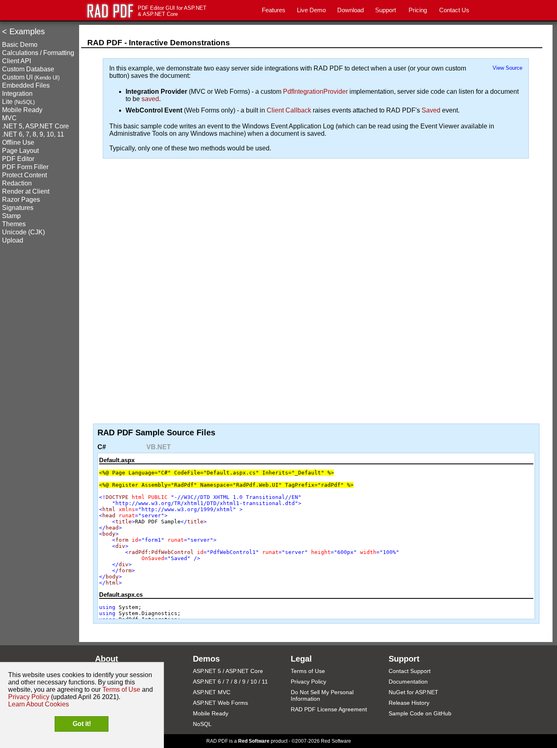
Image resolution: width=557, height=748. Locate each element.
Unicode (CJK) (23, 232)
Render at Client (25, 191)
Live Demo (311, 10)
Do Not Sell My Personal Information (322, 695)
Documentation (408, 681)
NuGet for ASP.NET (413, 692)
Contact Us (454, 10)
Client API (16, 60)
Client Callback (289, 110)
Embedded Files (26, 85)
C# (101, 447)
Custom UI (31, 77)
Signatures (17, 207)
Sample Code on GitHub (420, 713)
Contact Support (410, 671)
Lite (18, 101)
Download (350, 10)
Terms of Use (308, 671)
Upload (12, 240)
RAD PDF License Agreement (329, 709)
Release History (409, 702)
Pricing (418, 10)
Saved (431, 110)
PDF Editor (18, 158)
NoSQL (202, 724)
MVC (9, 118)
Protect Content (24, 175)
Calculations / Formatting (38, 52)
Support (385, 10)
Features (273, 10)
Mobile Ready (22, 109)
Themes (14, 224)
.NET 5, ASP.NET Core (35, 126)
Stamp (11, 215)
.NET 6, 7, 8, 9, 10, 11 (33, 134)
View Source (507, 68)
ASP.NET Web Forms (220, 702)
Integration (17, 93)
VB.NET (158, 447)
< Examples (23, 31)
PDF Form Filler (25, 166)
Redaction (17, 183)
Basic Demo (20, 44)
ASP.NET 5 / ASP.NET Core (228, 671)
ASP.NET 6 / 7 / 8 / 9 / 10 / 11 (230, 681)
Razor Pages (21, 199)
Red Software (254, 741)
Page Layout (20, 150)
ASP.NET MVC (211, 692)
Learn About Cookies (38, 704)
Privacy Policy (308, 681)
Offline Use (18, 142)
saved (150, 98)
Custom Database (28, 69)
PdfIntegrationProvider (315, 91)
